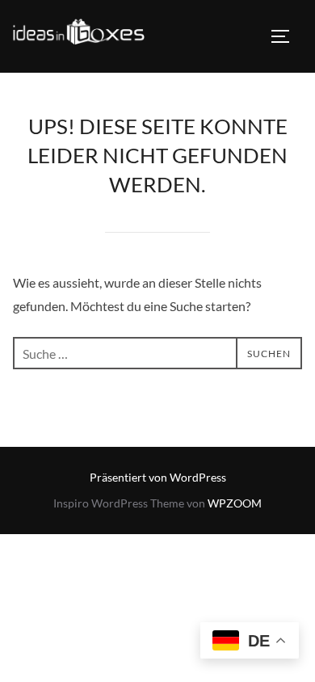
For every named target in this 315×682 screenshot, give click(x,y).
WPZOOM (235, 503)
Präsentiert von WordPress (158, 477)
